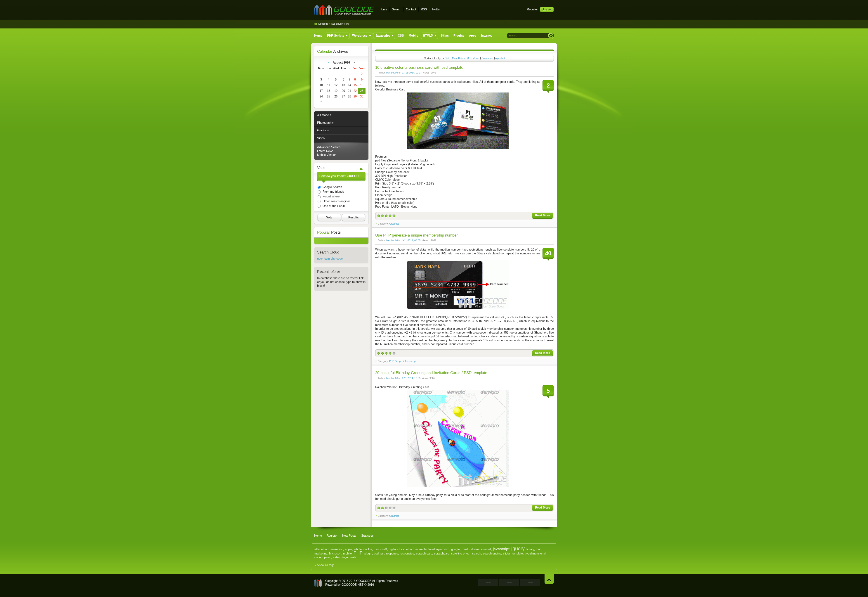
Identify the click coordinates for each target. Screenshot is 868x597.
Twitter (436, 9)
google (455, 549)
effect (410, 549)
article (358, 549)
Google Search (332, 187)
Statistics (367, 535)
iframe (475, 549)
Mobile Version (326, 154)
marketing (320, 553)
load (538, 549)
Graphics (394, 223)
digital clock (396, 549)
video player (341, 557)
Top (549, 579)
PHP (358, 552)
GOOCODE (318, 583)
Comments (487, 58)
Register (532, 9)
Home (383, 9)
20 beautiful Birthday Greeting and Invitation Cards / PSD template (431, 373)
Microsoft (335, 553)
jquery (518, 548)
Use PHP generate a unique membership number (416, 235)
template (517, 553)
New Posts (349, 535)
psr (382, 553)
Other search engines (336, 201)
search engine (492, 553)
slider (506, 553)
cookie (367, 549)
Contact (411, 9)
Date (447, 58)
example (421, 549)
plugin (368, 553)
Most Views (473, 58)
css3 (383, 549)
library (530, 549)
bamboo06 (392, 72)
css (376, 549)
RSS (424, 9)
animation (336, 549)
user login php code (330, 258)
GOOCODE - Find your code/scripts (344, 10)
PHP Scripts (396, 361)
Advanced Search (328, 147)
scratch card (424, 553)
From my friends (333, 191)
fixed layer (435, 549)
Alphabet (500, 58)
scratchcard (441, 553)
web (353, 557)
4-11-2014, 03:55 (411, 240)
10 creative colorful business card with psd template (419, 67)
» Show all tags (324, 565)
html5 (465, 549)
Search (396, 9)
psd (376, 553)
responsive (407, 553)
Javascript (410, 361)
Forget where (331, 196)
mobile (347, 553)
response (392, 553)
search (476, 553)
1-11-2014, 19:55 (411, 378)
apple (348, 549)
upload (327, 557)
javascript (501, 549)
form (446, 549)
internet (486, 549)
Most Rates (458, 58)
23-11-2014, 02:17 (412, 72)
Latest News (325, 151)
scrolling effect (460, 553)
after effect (321, 549)
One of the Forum (334, 206)
